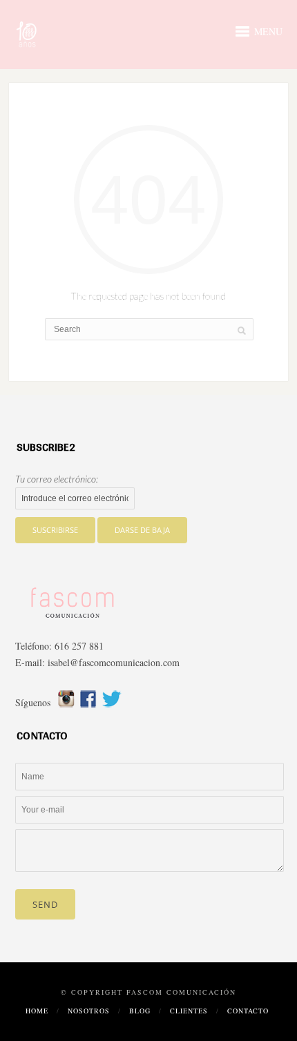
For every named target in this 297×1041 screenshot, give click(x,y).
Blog (140, 1010)
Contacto (248, 1010)
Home (37, 1010)
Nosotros (89, 1010)
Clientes (189, 1010)
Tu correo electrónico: (56, 479)
